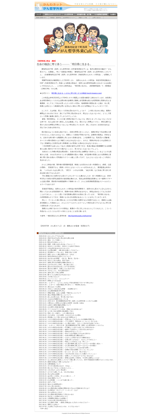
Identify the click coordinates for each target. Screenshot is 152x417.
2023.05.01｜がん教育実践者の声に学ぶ (52, 291)
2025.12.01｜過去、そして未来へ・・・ (52, 240)
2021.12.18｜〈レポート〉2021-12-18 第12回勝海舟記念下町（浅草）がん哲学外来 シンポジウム (71, 325)
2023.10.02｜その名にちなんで (49, 276)
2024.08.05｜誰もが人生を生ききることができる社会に (57, 266)
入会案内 (113, 14)
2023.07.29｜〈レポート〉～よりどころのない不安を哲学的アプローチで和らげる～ (66, 283)
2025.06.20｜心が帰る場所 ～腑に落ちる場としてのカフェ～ (59, 250)
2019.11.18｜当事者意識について (50, 364)
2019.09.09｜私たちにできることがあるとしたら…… (56, 368)
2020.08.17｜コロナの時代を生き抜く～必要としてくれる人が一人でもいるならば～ (66, 356)
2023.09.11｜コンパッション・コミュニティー (54, 279)
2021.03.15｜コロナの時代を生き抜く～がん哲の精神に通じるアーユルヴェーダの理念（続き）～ (71, 343)
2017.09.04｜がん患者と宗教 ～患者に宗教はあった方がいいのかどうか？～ (64, 402)
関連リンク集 (83, 17)
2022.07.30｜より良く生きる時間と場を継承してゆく (56, 311)
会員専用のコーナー (69, 17)
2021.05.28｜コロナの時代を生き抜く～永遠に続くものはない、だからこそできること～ (68, 339)
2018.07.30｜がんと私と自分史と (50, 386)
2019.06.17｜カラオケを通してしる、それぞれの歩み (56, 372)
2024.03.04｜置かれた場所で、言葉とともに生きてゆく (57, 268)
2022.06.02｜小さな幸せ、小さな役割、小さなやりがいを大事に (60, 315)
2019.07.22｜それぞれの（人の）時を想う (53, 370)
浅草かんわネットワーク (53, 14)
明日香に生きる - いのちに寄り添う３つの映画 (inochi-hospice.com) (76, 93)
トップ (39, 14)
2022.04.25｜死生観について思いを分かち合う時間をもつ (58, 317)
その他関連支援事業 (100, 14)
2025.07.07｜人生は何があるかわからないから (54, 248)
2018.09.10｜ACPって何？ (47, 382)
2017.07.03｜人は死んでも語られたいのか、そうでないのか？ (59, 406)
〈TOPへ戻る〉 (44, 408)
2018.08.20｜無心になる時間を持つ (50, 384)
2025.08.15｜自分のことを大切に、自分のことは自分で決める (59, 246)
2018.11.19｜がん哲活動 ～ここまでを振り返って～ (56, 380)
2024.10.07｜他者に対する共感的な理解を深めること (56, 262)
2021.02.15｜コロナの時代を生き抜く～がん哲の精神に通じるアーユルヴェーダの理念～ (68, 345)
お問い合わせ (97, 17)
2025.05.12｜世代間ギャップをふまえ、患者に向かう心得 (58, 252)
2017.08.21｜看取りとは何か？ (49, 404)
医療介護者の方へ (41, 17)
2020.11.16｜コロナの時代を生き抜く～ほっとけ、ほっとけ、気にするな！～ (64, 352)
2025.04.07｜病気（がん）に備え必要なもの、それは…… (58, 254)
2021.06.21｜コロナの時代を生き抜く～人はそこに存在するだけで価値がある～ (65, 337)
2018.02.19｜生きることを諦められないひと (53, 396)
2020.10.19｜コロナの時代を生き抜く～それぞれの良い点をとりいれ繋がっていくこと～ (68, 354)
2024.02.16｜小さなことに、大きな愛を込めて (54, 270)
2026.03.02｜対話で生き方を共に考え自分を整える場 (56, 238)
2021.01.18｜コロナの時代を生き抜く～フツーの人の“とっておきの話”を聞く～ (65, 347)
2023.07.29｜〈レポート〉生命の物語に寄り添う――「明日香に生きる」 (63, 285)
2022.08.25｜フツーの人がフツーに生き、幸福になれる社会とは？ (61, 309)
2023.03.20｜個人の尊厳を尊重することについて (55, 295)
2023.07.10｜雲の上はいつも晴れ (50, 287)
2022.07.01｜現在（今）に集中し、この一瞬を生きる (56, 313)
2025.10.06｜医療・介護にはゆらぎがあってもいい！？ (57, 244)
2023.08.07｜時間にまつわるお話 (50, 280)
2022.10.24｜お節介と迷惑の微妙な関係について (55, 305)
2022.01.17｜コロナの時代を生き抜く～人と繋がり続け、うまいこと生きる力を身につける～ (69, 323)
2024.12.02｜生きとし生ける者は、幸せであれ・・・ (56, 260)
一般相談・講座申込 (55, 17)
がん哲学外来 (68, 14)
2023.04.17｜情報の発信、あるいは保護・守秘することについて (60, 293)
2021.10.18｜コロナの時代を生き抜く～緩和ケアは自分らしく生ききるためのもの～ (66, 329)
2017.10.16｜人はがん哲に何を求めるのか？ (53, 400)
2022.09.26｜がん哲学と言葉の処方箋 (51, 307)
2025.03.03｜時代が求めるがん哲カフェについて (55, 256)
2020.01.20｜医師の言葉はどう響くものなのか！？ (55, 362)
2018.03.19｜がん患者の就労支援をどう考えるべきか (56, 394)
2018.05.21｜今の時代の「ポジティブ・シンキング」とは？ (58, 390)
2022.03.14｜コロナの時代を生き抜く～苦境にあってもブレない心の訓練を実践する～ (67, 319)
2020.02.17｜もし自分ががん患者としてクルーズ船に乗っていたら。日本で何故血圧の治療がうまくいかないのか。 (76, 360)
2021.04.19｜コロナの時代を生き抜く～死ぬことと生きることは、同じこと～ (64, 341)
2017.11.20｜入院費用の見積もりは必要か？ (53, 398)
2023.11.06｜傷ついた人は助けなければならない (55, 274)
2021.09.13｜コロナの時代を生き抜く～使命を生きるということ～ (61, 331)
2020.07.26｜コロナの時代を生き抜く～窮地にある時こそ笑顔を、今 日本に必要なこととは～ (69, 358)
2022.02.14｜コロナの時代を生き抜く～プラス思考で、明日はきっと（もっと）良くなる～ (68, 321)
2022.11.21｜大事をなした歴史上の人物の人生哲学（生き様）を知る (61, 303)
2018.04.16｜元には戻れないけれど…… (52, 392)
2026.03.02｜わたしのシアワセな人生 (51, 236)
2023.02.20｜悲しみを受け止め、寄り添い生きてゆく (56, 297)
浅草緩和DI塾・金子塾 (84, 14)
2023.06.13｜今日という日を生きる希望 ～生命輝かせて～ (58, 289)
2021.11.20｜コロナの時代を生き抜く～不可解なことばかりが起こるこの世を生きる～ (67, 327)
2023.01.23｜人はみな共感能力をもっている (53, 299)
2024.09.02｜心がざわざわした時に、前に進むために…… (58, 264)
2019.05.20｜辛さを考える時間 (49, 374)
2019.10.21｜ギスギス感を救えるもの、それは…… (55, 366)
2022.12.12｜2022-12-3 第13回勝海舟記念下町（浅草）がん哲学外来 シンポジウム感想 (68, 301)
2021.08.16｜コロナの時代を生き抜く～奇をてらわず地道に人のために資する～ (65, 333)
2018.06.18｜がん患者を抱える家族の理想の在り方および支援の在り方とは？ (64, 388)
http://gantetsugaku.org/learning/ (80, 216)
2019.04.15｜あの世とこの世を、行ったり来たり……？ (57, 376)
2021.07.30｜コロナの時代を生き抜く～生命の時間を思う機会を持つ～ (62, 335)
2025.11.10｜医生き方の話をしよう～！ (52, 242)
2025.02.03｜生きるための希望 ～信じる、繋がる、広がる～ (59, 258)
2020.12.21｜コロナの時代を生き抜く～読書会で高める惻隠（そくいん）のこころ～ (66, 349)
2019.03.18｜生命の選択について (50, 378)
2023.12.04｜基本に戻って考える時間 (51, 272)
